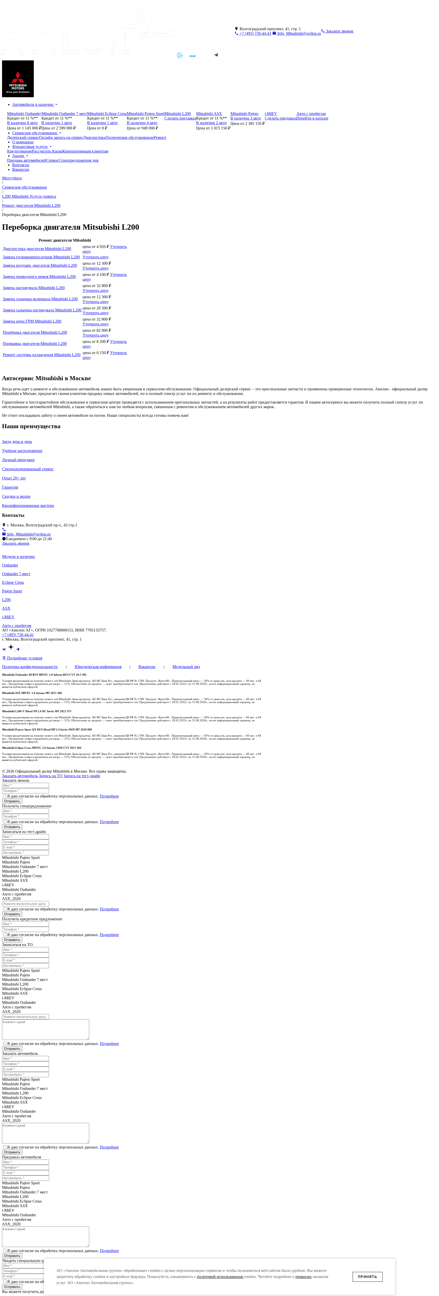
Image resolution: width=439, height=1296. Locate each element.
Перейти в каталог (312, 118)
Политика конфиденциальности (30, 666)
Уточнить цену (96, 257)
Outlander (10, 565)
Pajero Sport (12, 591)
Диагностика (94, 137)
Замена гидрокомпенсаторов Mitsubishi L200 (41, 257)
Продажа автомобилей (26, 160)
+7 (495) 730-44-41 (255, 33)
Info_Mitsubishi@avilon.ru (298, 33)
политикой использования (220, 1276)
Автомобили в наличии (33, 104)
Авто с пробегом (16, 625)
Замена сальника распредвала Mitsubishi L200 (42, 310)
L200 (6, 599)
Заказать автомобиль (20, 776)
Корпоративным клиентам (85, 151)
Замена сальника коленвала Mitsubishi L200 (40, 299)
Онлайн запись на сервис (61, 137)
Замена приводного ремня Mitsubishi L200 (39, 276)
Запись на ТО (50, 776)
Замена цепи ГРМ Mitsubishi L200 (32, 321)
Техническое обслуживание (130, 137)
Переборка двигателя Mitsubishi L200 (35, 332)
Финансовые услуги (30, 146)
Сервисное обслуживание (35, 133)
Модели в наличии (18, 556)
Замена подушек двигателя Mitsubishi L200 (40, 265)
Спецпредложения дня (78, 160)
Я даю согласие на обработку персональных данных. (63, 796)
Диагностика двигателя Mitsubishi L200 (37, 248)
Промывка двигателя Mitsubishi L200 (35, 343)
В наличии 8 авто (22, 123)
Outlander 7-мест (16, 574)
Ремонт (160, 137)
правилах (303, 1276)
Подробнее (109, 796)
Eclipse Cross (13, 582)
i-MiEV (8, 617)
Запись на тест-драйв (82, 776)
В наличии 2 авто (211, 123)
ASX (6, 608)
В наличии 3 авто (245, 118)
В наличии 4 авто (142, 123)
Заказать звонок (15, 543)
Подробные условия (24, 658)
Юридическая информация (98, 666)
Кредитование (19, 151)
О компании (23, 142)
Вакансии (20, 169)
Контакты (20, 165)
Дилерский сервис (23, 137)
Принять (367, 1277)
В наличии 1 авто (56, 123)
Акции (18, 156)
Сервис (52, 160)
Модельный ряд (186, 666)
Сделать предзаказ (180, 118)
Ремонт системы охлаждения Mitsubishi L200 (42, 355)
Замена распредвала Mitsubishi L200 (34, 288)
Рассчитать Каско (47, 151)
